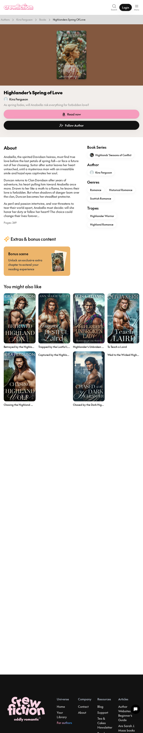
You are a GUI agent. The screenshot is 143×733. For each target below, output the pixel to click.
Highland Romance (101, 224)
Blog (100, 706)
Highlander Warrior (102, 216)
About (82, 712)
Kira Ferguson (24, 19)
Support (102, 712)
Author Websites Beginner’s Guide (125, 713)
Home (61, 706)
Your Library (62, 714)
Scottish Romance (100, 198)
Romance (95, 190)
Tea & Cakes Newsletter (104, 722)
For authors (64, 723)
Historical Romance (120, 190)
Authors (5, 19)
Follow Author (74, 125)
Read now (74, 114)
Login (125, 7)
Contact (83, 706)
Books (42, 19)
